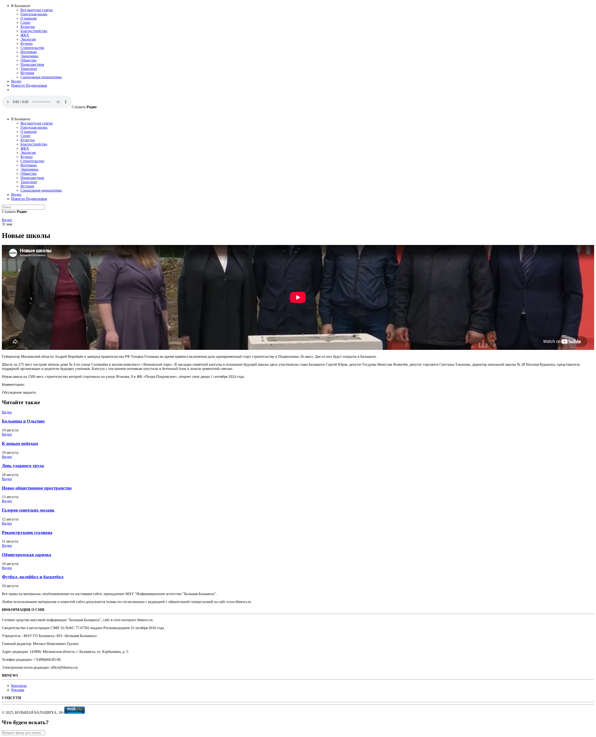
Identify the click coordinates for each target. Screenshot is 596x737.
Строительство (32, 48)
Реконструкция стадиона (27, 532)
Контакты (19, 686)
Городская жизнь (33, 14)
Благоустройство (33, 31)
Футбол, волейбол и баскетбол (33, 576)
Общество (28, 60)
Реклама (17, 690)
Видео (16, 81)
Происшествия (32, 64)
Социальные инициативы (41, 77)
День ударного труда (23, 465)
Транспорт (28, 69)
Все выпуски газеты (36, 10)
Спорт (25, 22)
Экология (28, 39)
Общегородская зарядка (26, 554)
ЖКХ (24, 35)
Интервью (28, 52)
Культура (27, 27)
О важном (28, 18)
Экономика (29, 56)
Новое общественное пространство (37, 488)
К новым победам (20, 443)
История (27, 73)
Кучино (26, 43)
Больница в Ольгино (23, 421)
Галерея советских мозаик (28, 510)
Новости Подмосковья (29, 85)
